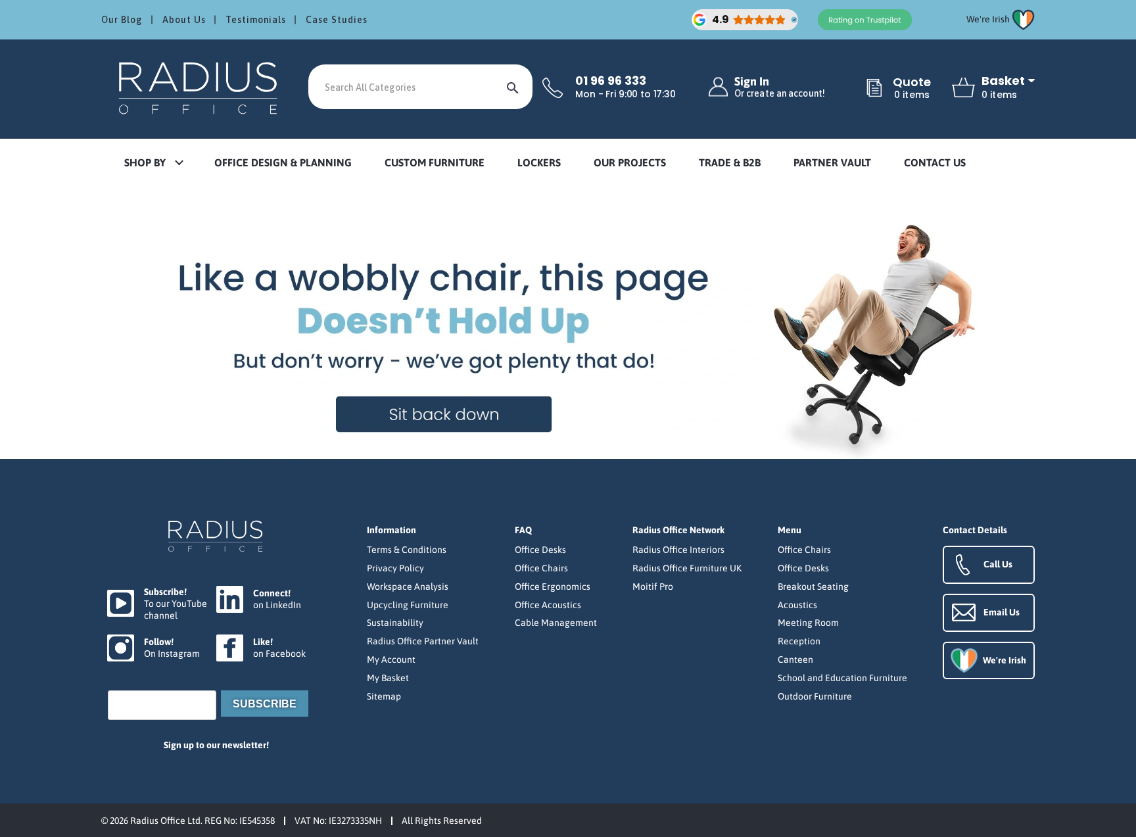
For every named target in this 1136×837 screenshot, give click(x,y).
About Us (184, 19)
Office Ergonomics (552, 586)
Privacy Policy (395, 568)
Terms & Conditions (406, 549)
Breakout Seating (813, 586)
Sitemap (384, 696)
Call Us (997, 564)
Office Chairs (541, 568)
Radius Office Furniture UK (687, 568)
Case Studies (336, 19)
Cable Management (556, 622)
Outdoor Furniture (815, 696)
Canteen (795, 659)
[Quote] (874, 89)
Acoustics (797, 605)
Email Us (1001, 612)
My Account (391, 659)
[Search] (512, 86)
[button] (153, 163)
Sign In (779, 87)
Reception (799, 641)
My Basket (388, 678)
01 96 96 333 (610, 81)
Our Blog (122, 19)
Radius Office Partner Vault (423, 641)
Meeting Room (808, 622)
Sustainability (395, 622)
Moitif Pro (652, 586)
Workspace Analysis (407, 586)
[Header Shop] (199, 87)
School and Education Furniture (842, 678)
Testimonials (255, 19)
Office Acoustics (548, 605)
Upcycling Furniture (407, 605)
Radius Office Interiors (678, 549)
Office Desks (540, 549)
